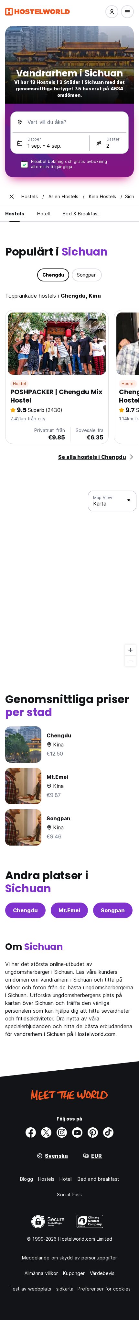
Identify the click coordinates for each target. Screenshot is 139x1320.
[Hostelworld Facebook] (31, 1132)
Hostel (19, 383)
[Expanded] (11, 196)
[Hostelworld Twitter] (46, 1132)
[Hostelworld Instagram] (62, 1132)
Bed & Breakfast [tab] (81, 213)
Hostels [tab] (14, 213)
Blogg (26, 1179)
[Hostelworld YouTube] (77, 1132)
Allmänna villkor (41, 1273)
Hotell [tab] (43, 213)
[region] (69, 578)
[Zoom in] (130, 650)
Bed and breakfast (98, 1179)
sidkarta (65, 1289)
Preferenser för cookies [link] (104, 1289)
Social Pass (69, 1194)
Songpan (113, 910)
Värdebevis (102, 1273)
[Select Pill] (111, 11)
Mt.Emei (69, 910)
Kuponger (74, 1273)
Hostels (46, 1179)
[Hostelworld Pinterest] (93, 1132)
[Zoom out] (130, 660)
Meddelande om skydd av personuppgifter (69, 1257)
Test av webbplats (30, 1289)
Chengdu (25, 910)
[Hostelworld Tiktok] (108, 1132)
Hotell (65, 1179)
